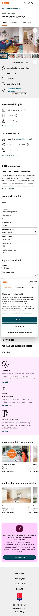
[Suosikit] (32, 3)
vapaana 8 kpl (20, 139)
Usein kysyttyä (19, 579)
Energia (6, 352)
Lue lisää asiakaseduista (10, 155)
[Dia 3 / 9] (19, 56)
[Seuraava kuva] (35, 62)
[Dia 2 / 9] (12, 56)
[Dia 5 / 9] (35, 56)
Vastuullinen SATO (19, 584)
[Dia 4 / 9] (27, 56)
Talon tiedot (8, 339)
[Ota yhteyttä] (28, 3)
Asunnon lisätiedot (11, 196)
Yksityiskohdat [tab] (19, 287)
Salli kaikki (19, 320)
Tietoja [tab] (32, 287)
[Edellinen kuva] (4, 454)
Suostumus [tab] (7, 287)
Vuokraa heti (19, 574)
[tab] (4, 22)
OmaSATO (19, 589)
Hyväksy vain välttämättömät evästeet (19, 332)
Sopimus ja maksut (11, 260)
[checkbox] (29, 466)
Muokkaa (18, 326)
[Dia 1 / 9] (4, 56)
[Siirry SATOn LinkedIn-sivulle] (25, 605)
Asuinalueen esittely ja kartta (17, 346)
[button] (25, 110)
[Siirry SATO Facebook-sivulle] (14, 605)
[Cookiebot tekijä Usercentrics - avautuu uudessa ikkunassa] (28, 282)
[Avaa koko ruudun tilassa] (35, 30)
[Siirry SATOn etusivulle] (5, 2)
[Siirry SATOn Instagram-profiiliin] (17, 605)
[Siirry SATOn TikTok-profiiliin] (21, 605)
